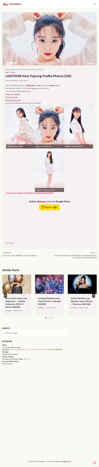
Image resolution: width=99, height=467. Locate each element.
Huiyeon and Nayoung (13, 100)
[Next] (93, 295)
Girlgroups (6, 354)
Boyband (16, 359)
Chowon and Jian (11, 97)
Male (12, 347)
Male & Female (7, 364)
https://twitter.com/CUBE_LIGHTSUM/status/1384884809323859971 (29, 193)
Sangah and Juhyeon (12, 94)
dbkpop (9, 310)
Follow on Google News (49, 201)
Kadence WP (66, 461)
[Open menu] (95, 3)
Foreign (18, 347)
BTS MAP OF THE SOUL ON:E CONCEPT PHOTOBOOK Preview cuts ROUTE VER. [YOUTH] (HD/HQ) (76, 255)
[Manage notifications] (94, 462)
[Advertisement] (49, 226)
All (3, 347)
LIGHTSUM (10, 243)
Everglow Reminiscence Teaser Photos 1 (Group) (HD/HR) (49, 301)
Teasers (12, 72)
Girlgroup (8, 359)
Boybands (14, 354)
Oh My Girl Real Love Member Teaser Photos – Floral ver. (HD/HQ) (82, 301)
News (7, 72)
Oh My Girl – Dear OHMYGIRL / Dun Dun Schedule (19, 254)
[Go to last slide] (5, 295)
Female (7, 347)
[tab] (45, 317)
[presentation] (16, 284)
